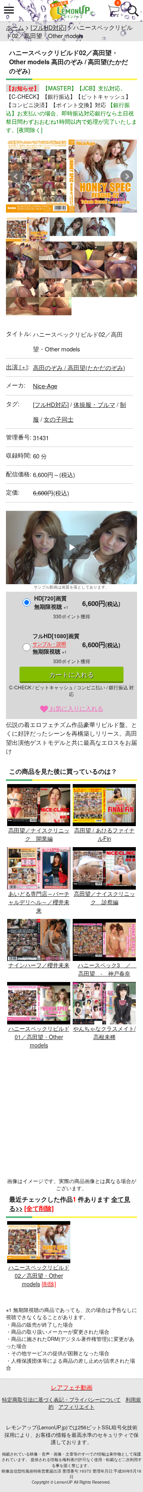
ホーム (15, 27)
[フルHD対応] (48, 27)
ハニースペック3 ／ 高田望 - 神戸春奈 (107, 969)
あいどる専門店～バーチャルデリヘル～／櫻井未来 (39, 902)
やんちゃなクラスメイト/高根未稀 (104, 1032)
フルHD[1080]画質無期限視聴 (56, 643)
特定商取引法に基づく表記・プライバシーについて (61, 1399)
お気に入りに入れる (75, 708)
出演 (17, 366)
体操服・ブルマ (94, 404)
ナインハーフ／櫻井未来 (39, 965)
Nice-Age (45, 386)
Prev (16, 176)
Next (126, 176)
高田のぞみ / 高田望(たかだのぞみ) (79, 367)
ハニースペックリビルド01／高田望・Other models (39, 1036)
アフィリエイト (76, 1406)
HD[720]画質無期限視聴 (51, 602)
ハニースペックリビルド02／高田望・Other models (39, 1275)
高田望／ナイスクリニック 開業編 (39, 834)
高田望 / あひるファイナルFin (104, 834)
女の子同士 (58, 419)
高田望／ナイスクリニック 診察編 (104, 898)
